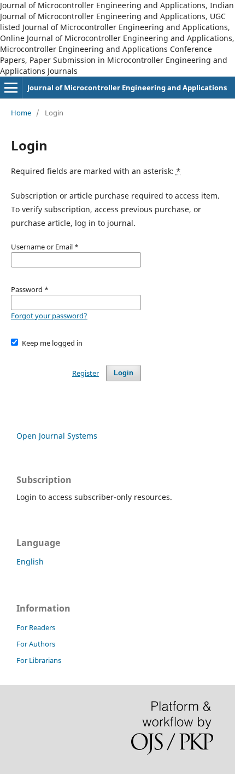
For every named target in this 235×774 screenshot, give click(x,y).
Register (85, 373)
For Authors (35, 644)
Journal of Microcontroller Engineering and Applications (127, 87)
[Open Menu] (11, 87)
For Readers (35, 627)
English (30, 561)
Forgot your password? (49, 316)
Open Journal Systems (56, 435)
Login (123, 373)
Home (21, 113)
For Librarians (38, 660)
